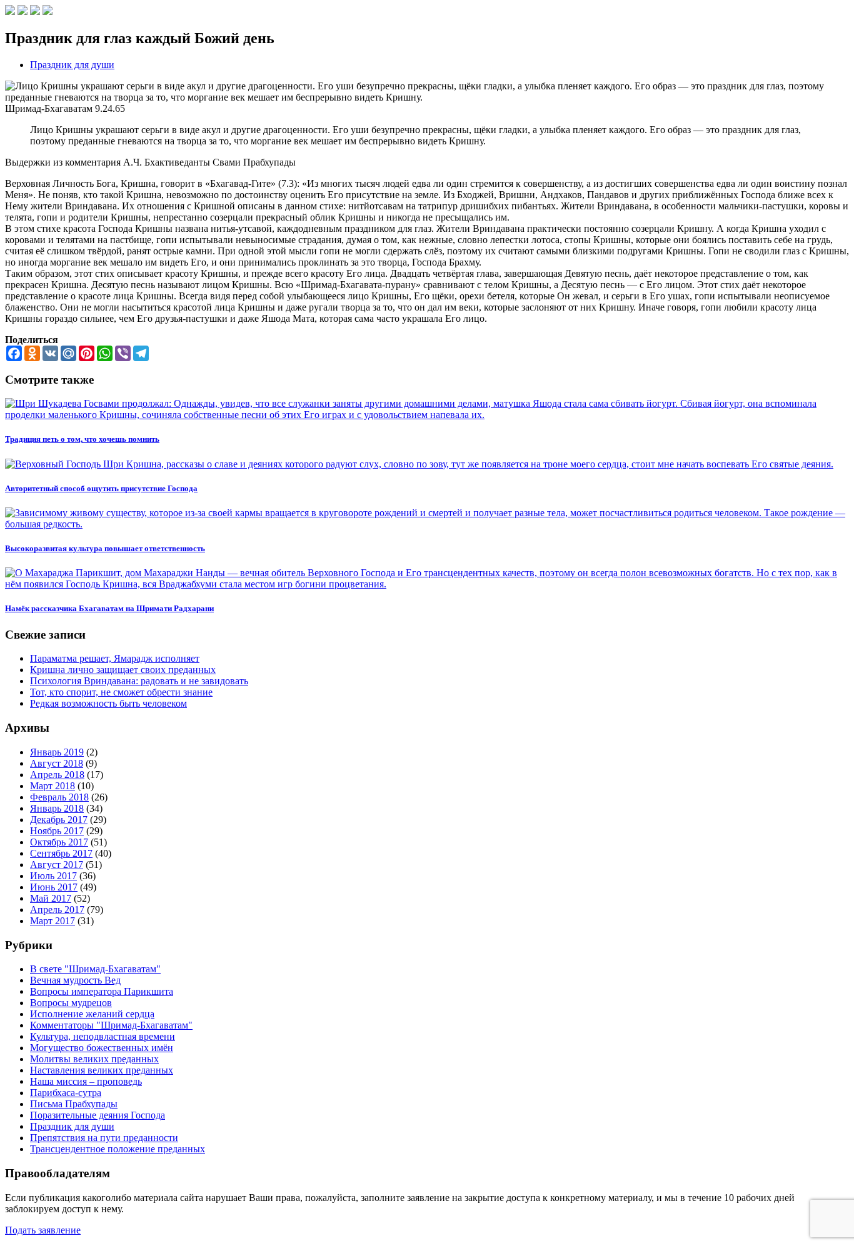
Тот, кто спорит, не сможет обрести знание (121, 692)
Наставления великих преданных (101, 1070)
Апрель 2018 (57, 774)
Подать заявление (43, 1230)
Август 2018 (56, 763)
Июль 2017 (53, 875)
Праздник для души (72, 64)
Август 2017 (56, 864)
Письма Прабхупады (74, 1104)
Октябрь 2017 (59, 842)
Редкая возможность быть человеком (108, 703)
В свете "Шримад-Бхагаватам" (95, 969)
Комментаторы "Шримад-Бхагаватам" (111, 1025)
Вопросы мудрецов (71, 1002)
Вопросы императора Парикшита (101, 991)
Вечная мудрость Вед (75, 980)
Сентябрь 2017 (61, 853)
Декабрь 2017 (59, 819)
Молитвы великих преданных (94, 1059)
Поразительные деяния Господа (97, 1115)
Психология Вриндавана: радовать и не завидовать (139, 680)
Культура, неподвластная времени (102, 1036)
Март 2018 (52, 785)
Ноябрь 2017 (57, 830)
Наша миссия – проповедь (86, 1081)
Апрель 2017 (57, 909)
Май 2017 (50, 898)
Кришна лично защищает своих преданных (123, 669)
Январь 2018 (57, 808)
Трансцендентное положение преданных (117, 1149)
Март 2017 (52, 920)
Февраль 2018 (59, 797)
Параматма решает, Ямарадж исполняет (114, 658)
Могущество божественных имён (101, 1047)
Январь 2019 (57, 752)
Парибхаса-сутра (65, 1092)
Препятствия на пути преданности (104, 1137)
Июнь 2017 (54, 887)
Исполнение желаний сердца (92, 1014)
